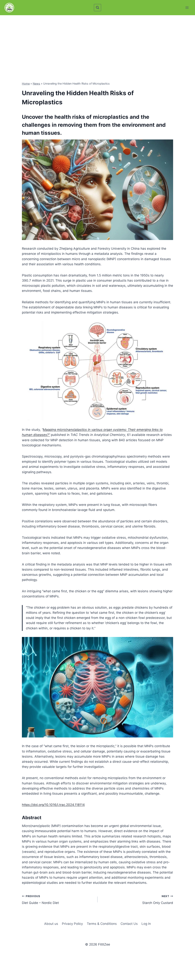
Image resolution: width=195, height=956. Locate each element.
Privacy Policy (72, 924)
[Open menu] (186, 7)
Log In (146, 924)
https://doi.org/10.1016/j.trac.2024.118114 (53, 805)
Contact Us (129, 924)
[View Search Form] (97, 7)
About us (51, 924)
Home (26, 83)
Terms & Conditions (102, 924)
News (36, 83)
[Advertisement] (97, 43)
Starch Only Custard (157, 900)
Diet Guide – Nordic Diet (40, 900)
